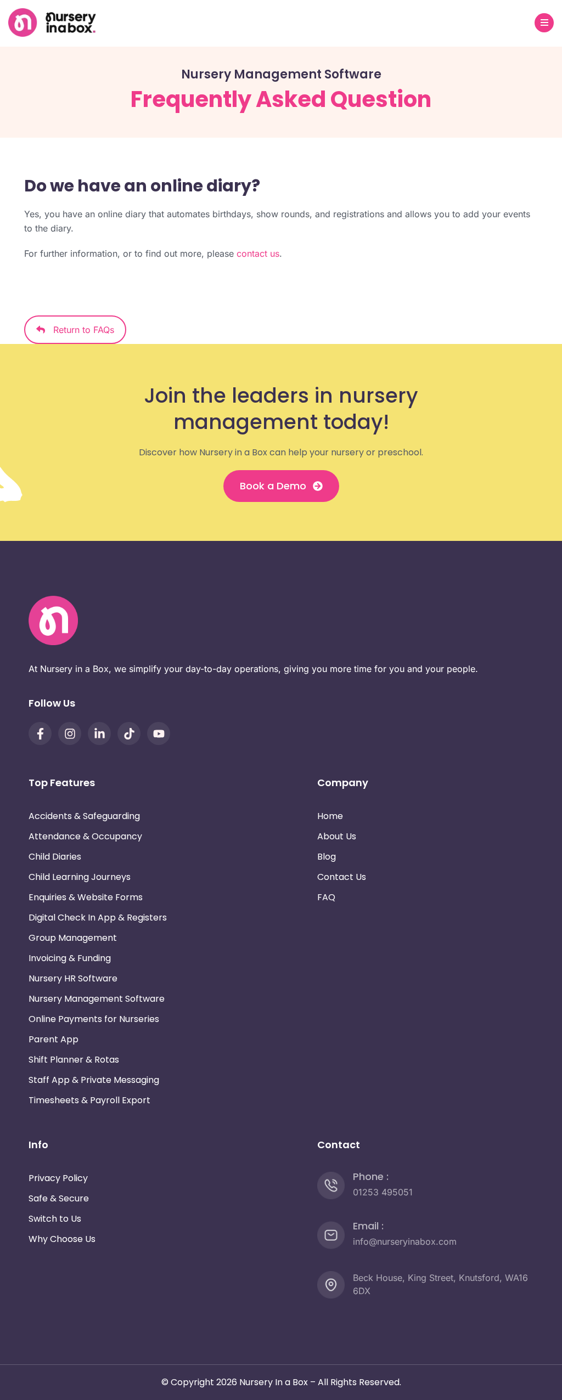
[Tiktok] (128, 733)
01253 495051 (383, 1192)
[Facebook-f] (40, 733)
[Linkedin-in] (99, 733)
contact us (258, 253)
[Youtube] (158, 733)
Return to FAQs (79, 329)
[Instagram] (69, 733)
